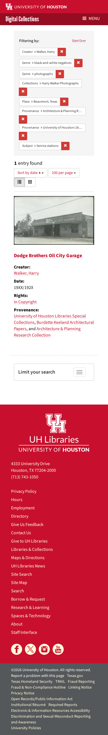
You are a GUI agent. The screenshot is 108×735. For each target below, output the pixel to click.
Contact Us (21, 533)
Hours (16, 500)
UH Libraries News (28, 566)
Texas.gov (75, 676)
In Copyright (25, 302)
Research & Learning (30, 607)
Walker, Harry (26, 273)
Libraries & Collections (32, 549)
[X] (30, 649)
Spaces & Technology (30, 616)
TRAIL (60, 681)
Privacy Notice (22, 693)
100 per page (63, 173)
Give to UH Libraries (29, 541)
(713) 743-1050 (24, 477)
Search (17, 591)
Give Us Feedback (27, 525)
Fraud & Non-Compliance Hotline (38, 687)
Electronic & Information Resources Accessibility (50, 710)
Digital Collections (22, 19)
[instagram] (44, 649)
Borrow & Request (28, 599)
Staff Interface (24, 632)
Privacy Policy (23, 491)
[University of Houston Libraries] (54, 432)
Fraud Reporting (81, 681)
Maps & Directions (28, 558)
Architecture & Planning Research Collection (47, 332)
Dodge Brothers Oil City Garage (48, 255)
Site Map (19, 583)
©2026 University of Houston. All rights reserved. (51, 670)
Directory (19, 516)
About (16, 624)
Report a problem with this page (37, 676)
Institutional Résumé (28, 705)
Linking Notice (80, 687)
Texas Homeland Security (32, 681)
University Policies (26, 728)
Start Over (79, 40)
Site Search (21, 574)
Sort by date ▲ (29, 173)
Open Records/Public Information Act (42, 699)
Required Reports (62, 705)
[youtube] (58, 649)
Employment (23, 508)
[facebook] (16, 649)
